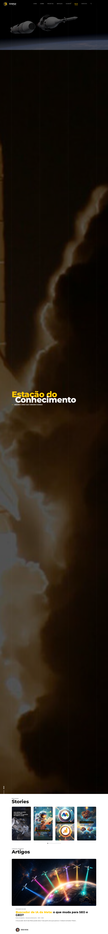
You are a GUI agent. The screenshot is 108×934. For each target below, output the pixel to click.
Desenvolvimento (31, 918)
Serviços (59, 3)
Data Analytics (20, 918)
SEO (42, 918)
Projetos (50, 3)
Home (35, 3)
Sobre (42, 3)
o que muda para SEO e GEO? (52, 913)
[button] (47, 843)
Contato (84, 3)
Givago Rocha (24, 930)
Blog (76, 3)
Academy (68, 3)
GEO (39, 918)
